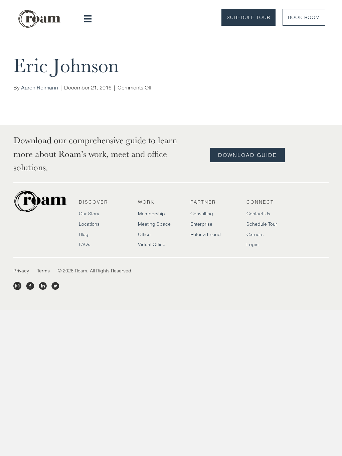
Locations (89, 224)
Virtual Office (151, 244)
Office (144, 234)
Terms (43, 271)
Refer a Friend (205, 234)
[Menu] (88, 18)
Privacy (21, 271)
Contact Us (258, 214)
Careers (255, 234)
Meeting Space (154, 224)
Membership (151, 214)
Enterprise (201, 224)
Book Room (304, 17)
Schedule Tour (248, 17)
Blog (84, 234)
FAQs (84, 244)
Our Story (89, 214)
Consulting (201, 214)
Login (252, 244)
